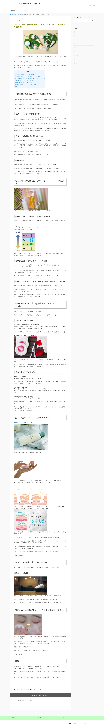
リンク (19, 10)
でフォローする (26, 701)
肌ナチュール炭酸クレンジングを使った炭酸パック (27, 84)
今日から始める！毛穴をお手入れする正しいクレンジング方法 (30, 78)
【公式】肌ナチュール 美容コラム (29, 4)
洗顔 (77, 51)
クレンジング (18, 689)
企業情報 (13, 10)
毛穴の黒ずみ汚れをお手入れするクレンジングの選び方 (28, 76)
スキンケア (78, 39)
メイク (77, 43)
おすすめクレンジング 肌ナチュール (24, 80)
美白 (77, 59)
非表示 (31, 71)
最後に (16, 86)
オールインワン (79, 31)
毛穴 (24, 689)
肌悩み (27, 689)
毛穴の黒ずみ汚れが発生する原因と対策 (24, 74)
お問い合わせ (27, 10)
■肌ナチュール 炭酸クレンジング (23, 422)
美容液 (77, 55)
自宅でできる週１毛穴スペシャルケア (24, 82)
